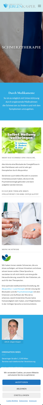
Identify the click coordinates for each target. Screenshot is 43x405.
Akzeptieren (21, 382)
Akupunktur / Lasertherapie (13, 289)
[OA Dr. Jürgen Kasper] (20, 6)
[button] (39, 6)
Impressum (33, 401)
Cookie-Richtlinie (12, 401)
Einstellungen (21, 395)
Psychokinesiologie (25, 291)
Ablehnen (22, 389)
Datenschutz (23, 401)
